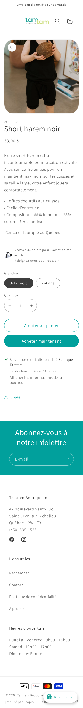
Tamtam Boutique (30, 695)
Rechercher (19, 572)
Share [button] (16, 397)
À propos (17, 608)
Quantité (11, 295)
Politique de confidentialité (33, 596)
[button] (11, 21)
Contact (16, 584)
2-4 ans (48, 282)
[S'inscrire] (67, 459)
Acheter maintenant (41, 341)
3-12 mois (19, 282)
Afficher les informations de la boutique (36, 380)
